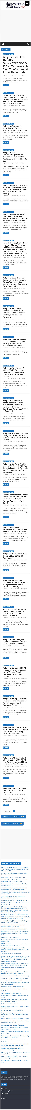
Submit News (4, 1093)
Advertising (4, 1088)
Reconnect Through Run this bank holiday (12, 1010)
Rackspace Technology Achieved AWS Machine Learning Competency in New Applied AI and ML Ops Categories (15, 949)
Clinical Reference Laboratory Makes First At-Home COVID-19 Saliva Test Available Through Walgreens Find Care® (15, 498)
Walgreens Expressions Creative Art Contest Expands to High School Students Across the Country (15, 583)
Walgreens (23, 75)
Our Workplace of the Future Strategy (11, 993)
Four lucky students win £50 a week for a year (13, 877)
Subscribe (3, 1096)
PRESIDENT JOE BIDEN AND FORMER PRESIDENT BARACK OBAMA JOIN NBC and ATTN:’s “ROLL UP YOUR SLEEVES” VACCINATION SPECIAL (15, 99)
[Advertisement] (15, 25)
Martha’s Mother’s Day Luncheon (9, 937)
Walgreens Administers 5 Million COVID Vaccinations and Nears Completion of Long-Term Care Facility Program (14, 372)
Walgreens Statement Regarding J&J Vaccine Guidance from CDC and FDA (15, 128)
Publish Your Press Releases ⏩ (13, 816)
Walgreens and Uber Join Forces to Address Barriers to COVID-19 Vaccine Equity (15, 641)
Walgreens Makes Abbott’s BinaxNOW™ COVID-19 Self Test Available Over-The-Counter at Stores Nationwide (15, 64)
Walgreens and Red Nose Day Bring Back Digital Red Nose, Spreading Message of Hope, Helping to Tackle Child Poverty (15, 189)
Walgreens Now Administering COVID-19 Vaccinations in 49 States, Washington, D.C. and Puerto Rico (15, 156)
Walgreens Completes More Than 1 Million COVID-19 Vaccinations (14, 790)
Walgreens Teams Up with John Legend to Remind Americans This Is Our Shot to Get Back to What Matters (15, 217)
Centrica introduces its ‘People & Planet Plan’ (12, 986)
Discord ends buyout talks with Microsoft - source (14, 929)
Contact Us (4, 1098)
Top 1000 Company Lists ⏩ (12, 823)
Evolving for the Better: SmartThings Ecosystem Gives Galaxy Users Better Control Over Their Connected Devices (15, 933)
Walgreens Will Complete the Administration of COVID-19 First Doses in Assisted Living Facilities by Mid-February (15, 761)
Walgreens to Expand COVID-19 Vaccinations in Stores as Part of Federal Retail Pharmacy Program (15, 701)
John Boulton (15, 75)
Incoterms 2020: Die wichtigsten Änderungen (12, 1025)
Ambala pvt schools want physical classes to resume (14, 914)
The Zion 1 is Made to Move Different (11, 953)
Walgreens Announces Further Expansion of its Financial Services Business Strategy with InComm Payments (14, 312)
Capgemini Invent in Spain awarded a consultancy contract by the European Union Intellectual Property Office (14, 1014)
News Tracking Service (7, 1091)
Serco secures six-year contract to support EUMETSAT (15, 1018)
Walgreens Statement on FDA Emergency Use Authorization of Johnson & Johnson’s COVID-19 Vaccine (15, 436)
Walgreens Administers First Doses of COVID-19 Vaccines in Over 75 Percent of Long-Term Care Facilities (15, 730)
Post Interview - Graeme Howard (9, 1004)
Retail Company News (8, 54)
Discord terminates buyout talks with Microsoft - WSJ (15, 976)
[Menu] (27, 3)
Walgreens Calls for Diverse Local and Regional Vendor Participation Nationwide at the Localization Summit (14, 342)
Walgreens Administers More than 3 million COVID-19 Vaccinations (15, 556)
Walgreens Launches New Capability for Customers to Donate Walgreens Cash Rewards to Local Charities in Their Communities (15, 282)
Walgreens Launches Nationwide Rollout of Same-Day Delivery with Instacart (15, 529)
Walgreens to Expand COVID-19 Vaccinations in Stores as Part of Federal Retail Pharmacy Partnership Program (15, 672)
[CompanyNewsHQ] (3, 44)
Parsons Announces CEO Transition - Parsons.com (14, 900)
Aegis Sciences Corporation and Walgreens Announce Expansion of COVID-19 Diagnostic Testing (14, 612)
